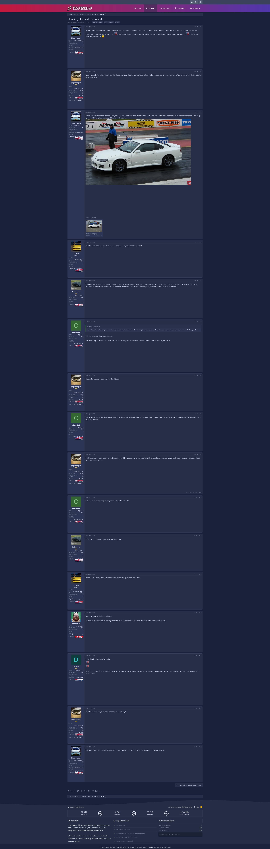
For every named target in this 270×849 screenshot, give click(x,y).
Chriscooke (76, 292)
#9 (200, 454)
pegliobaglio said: (92, 327)
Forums (152, 8)
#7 (200, 375)
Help (197, 807)
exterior (94, 22)
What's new (165, 8)
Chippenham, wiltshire (76, 268)
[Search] (200, 2)
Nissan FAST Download (124, 841)
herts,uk (81, 95)
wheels (117, 22)
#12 (200, 574)
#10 (200, 497)
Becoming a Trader (123, 829)
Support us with (130, 833)
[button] (143, 8)
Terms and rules (175, 807)
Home (139, 8)
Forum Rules (120, 826)
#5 (200, 281)
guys (105, 22)
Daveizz (76, 666)
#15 (200, 708)
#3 (200, 112)
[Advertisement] (143, 52)
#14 (200, 655)
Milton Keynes (79, 47)
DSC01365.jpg (91, 234)
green (101, 22)
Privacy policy (188, 807)
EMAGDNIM (76, 624)
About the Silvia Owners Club (126, 837)
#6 (200, 321)
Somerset (80, 303)
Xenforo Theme (162, 847)
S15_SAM (76, 253)
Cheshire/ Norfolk (78, 343)
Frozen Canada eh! (77, 635)
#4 (200, 242)
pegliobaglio (76, 83)
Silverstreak (73, 22)
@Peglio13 (80, 100)
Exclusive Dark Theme (76, 807)
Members (196, 8)
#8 (200, 414)
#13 (200, 612)
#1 (200, 27)
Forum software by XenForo (114, 847)
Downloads (181, 8)
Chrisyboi (76, 332)
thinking (111, 22)
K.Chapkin (184, 812)
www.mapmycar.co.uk (76, 51)
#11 (200, 536)
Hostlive (150, 847)
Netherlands (79, 678)
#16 (200, 747)
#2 (200, 71)
